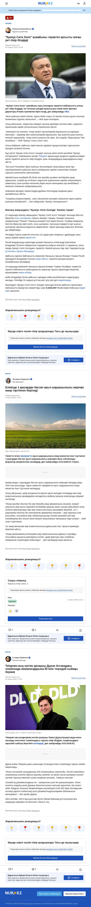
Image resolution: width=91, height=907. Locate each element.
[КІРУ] (84, 3)
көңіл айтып (42, 259)
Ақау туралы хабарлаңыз (49, 894)
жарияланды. (65, 280)
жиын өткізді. (25, 272)
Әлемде (8, 23)
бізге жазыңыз (33, 300)
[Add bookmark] (81, 630)
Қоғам (7, 373)
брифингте (26, 456)
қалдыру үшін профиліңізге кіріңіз (60, 338)
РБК (67, 111)
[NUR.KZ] (45, 3)
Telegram (43, 156)
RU (78, 3)
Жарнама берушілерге (74, 894)
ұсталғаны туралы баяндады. (20, 251)
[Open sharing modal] (57, 630)
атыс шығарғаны (23, 218)
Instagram (75, 360)
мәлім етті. (31, 237)
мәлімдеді (38, 743)
